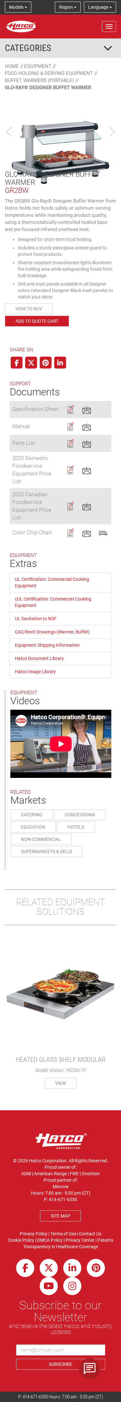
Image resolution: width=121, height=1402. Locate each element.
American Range (50, 1173)
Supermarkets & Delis (46, 851)
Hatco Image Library (35, 671)
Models (17, 7)
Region (66, 7)
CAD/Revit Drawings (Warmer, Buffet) (52, 631)
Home (12, 66)
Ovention (91, 1173)
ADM (26, 1173)
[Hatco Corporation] (21, 26)
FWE (74, 1173)
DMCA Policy (50, 1240)
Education (33, 827)
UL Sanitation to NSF (35, 618)
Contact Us (90, 1233)
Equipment (37, 66)
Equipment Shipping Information (47, 645)
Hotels (75, 827)
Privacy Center (80, 1240)
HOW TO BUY (28, 308)
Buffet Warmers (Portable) (39, 80)
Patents (105, 1240)
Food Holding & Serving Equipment (49, 73)
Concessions (80, 814)
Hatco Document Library (39, 658)
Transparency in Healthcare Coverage (60, 1246)
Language (98, 7)
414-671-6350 (35, 1397)
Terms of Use (63, 1233)
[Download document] (70, 409)
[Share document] (86, 409)
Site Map (60, 1216)
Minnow (61, 1186)
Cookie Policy (21, 1240)
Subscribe (60, 1364)
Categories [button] (28, 48)
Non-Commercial (41, 839)
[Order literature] (103, 532)
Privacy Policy (33, 1233)
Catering (31, 814)
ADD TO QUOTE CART (36, 321)
